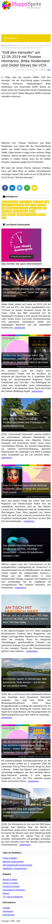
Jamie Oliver (35, 208)
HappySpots (7, 45)
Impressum (8, 911)
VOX (49, 70)
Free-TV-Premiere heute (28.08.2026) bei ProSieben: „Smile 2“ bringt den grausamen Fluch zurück (26, 489)
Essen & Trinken (10, 883)
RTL (26, 300)
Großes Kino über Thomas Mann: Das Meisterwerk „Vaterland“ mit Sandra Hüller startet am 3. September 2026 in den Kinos (25, 359)
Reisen (6, 893)
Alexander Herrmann (27, 214)
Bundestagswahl (10, 202)
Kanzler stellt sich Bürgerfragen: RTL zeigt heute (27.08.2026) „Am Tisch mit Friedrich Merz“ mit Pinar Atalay (25, 619)
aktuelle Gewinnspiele (13, 861)
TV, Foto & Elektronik (13, 897)
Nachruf (11, 214)
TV (14, 45)
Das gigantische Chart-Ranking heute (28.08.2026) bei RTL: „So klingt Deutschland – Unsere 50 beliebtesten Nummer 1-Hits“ (23, 550)
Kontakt (6, 908)
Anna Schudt (26, 202)
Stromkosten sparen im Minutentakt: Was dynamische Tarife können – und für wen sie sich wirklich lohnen (25, 682)
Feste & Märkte (10, 858)
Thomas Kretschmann (17, 208)
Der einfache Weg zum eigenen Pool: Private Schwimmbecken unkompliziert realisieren (23, 812)
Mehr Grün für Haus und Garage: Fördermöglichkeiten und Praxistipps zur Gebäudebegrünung (24, 422)
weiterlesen (19, 328)
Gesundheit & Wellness (14, 890)
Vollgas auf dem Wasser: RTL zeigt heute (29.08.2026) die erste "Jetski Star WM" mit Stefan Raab (26, 292)
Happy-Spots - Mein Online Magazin (21, 5)
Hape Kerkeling (20, 211)
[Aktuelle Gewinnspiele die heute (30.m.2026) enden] (21, 261)
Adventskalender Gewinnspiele (17, 865)
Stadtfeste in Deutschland (15, 868)
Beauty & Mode (10, 879)
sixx (27, 205)
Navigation (10, 38)
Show (33, 205)
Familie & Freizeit (11, 886)
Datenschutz (9, 915)
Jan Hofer (38, 202)
